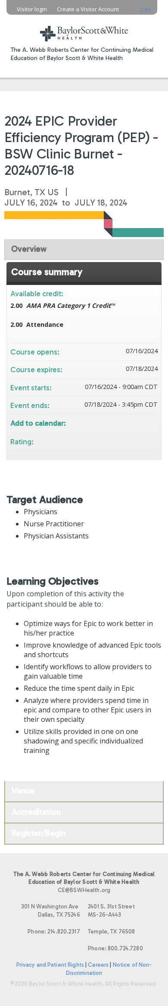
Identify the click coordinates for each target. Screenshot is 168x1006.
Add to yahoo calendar (128, 422)
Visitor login (32, 9)
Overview (29, 249)
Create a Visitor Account (88, 9)
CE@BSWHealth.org (84, 890)
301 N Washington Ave (50, 910)
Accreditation (36, 812)
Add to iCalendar (139, 422)
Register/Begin (38, 833)
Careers (98, 965)
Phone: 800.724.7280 (115, 948)
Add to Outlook (150, 422)
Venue (23, 791)
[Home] (84, 28)
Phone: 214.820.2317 (54, 931)
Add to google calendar (117, 422)
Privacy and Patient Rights (50, 965)
